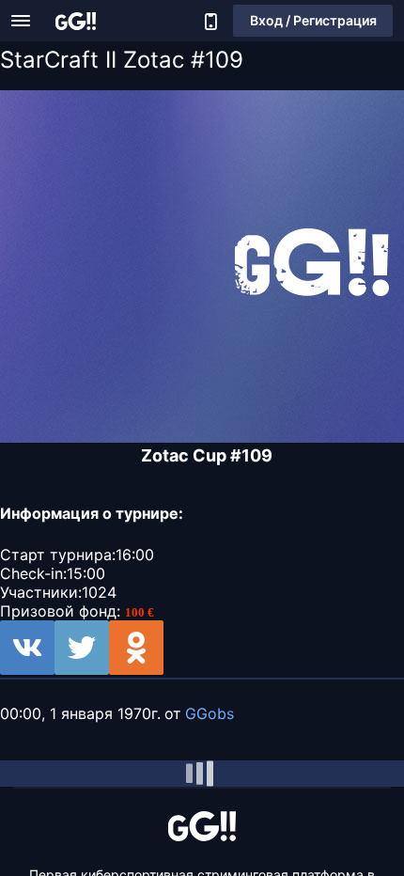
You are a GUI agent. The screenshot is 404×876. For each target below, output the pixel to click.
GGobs (209, 713)
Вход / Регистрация (313, 20)
